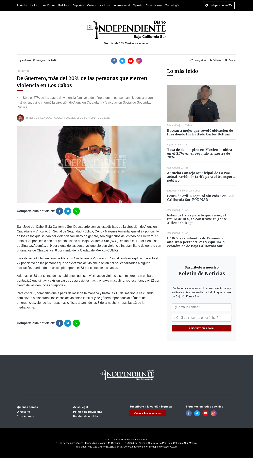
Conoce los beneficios (147, 413)
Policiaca (63, 5)
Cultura (91, 5)
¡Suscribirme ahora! (201, 328)
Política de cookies (86, 416)
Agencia (171, 144)
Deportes (78, 5)
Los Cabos (48, 5)
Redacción (173, 125)
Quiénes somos (27, 406)
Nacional (104, 5)
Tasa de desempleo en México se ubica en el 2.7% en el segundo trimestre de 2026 (199, 153)
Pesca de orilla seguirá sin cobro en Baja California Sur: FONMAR (201, 198)
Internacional (121, 5)
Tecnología (172, 5)
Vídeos (217, 60)
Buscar (232, 60)
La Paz (34, 5)
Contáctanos (25, 416)
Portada (22, 5)
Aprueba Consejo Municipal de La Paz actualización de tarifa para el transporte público (201, 176)
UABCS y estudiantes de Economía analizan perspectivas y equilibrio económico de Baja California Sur (196, 242)
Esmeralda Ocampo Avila (46, 117)
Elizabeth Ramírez (177, 190)
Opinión (138, 5)
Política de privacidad (87, 411)
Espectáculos (154, 5)
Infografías (200, 60)
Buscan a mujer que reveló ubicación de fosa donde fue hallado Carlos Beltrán (200, 132)
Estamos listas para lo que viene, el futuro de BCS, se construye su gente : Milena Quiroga (197, 219)
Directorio (23, 411)
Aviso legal (80, 406)
